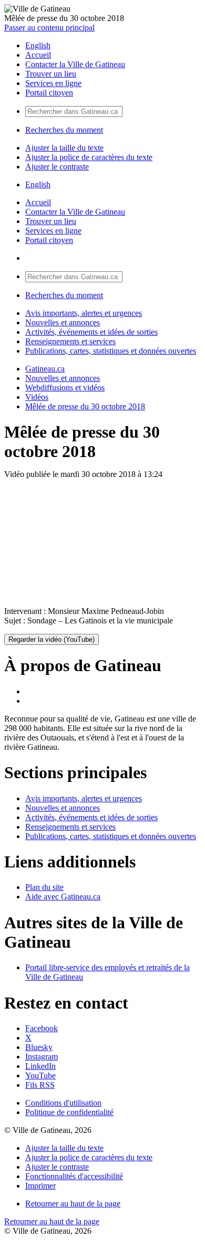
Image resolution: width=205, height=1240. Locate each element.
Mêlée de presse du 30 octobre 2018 (85, 406)
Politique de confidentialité (69, 1112)
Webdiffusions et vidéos (65, 387)
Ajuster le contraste (57, 166)
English (37, 45)
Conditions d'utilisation (63, 1102)
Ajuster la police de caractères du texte (88, 157)
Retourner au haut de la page (72, 1203)
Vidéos (36, 397)
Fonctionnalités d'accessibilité (74, 1176)
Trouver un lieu (50, 73)
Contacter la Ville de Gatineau (75, 64)
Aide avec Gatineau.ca (62, 896)
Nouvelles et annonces (62, 322)
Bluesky (39, 1047)
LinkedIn (40, 1066)
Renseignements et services (70, 341)
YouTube (40, 1075)
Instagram (41, 1056)
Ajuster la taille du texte (64, 147)
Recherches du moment (64, 129)
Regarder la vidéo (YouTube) (51, 639)
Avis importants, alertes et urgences (83, 313)
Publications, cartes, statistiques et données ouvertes (110, 350)
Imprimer (40, 1185)
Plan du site (44, 887)
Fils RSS (40, 1084)
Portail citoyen (49, 92)
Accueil (38, 54)
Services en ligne (53, 83)
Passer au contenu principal (49, 27)
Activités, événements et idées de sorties (91, 331)
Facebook (41, 1028)
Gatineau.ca (45, 368)
